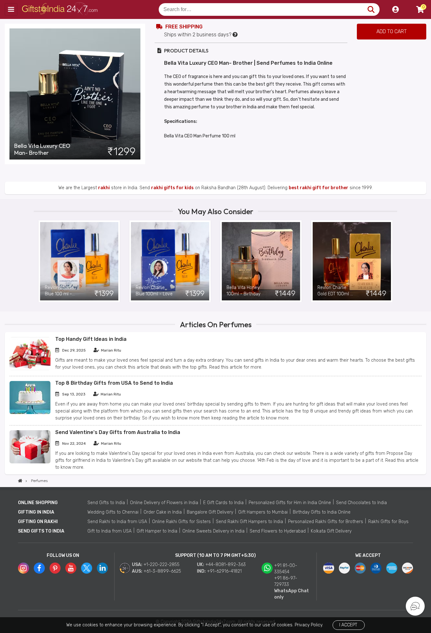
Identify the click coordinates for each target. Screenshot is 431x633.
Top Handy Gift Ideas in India (91, 339)
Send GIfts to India (41, 531)
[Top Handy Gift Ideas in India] (29, 368)
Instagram (23, 568)
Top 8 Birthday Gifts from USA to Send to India (114, 383)
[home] (20, 481)
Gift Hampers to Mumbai (263, 512)
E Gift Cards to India (223, 502)
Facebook (39, 568)
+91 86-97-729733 (285, 581)
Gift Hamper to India (157, 531)
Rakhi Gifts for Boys (388, 521)
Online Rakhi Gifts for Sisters (181, 521)
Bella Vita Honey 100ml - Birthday (243, 291)
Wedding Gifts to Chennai (113, 512)
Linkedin (102, 568)
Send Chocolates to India (361, 502)
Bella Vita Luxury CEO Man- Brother (42, 149)
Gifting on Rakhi (38, 521)
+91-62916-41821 (224, 571)
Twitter (86, 568)
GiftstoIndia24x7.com (60, 9)
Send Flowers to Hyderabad (278, 531)
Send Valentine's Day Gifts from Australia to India (117, 432)
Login (395, 9)
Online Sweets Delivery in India (213, 531)
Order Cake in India (163, 512)
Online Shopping (38, 502)
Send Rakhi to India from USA (117, 521)
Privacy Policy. (309, 625)
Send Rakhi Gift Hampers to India (249, 521)
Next (392, 261)
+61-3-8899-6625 (162, 571)
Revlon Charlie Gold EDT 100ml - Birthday (334, 291)
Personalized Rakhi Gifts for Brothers (325, 521)
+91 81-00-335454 (285, 569)
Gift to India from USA (109, 531)
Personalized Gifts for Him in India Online (290, 502)
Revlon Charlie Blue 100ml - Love (154, 291)
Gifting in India (36, 512)
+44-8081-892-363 (225, 564)
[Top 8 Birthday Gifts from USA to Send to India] (29, 412)
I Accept (348, 625)
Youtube (70, 568)
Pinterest (55, 568)
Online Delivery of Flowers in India (164, 502)
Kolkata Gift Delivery (331, 531)
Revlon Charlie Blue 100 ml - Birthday (59, 291)
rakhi (104, 187)
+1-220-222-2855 (162, 564)
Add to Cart (391, 31)
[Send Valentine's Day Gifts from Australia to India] (29, 462)
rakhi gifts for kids (172, 187)
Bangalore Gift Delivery (210, 512)
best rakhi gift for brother (318, 187)
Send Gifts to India (106, 502)
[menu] (11, 9)
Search (371, 9)
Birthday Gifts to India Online (322, 512)
